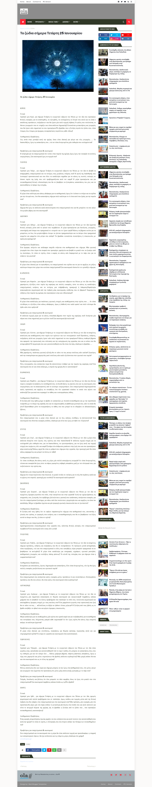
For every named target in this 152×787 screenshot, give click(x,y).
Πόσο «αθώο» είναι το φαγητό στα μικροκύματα (119, 610)
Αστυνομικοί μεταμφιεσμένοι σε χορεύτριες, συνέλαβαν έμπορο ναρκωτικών (120, 358)
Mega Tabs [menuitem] (53, 22)
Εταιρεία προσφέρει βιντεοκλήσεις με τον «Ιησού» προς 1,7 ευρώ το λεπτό (119, 409)
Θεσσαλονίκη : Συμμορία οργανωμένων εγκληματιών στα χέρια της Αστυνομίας (120, 263)
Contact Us (37, 2)
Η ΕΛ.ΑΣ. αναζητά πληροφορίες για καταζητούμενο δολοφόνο (120, 232)
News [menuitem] (29, 22)
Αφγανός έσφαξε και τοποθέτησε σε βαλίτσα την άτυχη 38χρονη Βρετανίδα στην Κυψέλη (120, 223)
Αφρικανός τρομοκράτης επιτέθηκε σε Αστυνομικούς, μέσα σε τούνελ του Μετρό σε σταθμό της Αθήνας (119, 243)
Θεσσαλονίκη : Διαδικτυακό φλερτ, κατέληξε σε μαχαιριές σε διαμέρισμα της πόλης (120, 72)
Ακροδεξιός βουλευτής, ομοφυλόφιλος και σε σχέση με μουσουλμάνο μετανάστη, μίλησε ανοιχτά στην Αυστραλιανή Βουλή (119, 370)
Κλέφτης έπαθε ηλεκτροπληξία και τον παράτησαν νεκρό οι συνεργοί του (119, 214)
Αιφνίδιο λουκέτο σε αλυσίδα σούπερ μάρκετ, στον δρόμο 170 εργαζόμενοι (120, 435)
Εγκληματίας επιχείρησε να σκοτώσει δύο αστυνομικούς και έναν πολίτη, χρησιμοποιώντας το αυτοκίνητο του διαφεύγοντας (120, 253)
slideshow (103, 625)
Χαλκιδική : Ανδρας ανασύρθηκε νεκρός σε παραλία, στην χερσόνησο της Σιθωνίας (120, 110)
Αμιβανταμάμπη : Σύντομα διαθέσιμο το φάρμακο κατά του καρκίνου (120, 553)
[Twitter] (44, 750)
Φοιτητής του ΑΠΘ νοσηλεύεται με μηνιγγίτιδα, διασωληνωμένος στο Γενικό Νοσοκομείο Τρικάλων (120, 583)
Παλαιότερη (91, 766)
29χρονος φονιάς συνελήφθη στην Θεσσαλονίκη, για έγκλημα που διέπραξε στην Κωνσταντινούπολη (120, 62)
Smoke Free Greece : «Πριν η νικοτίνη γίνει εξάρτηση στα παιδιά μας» (120, 544)
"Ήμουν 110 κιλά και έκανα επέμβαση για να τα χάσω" (118, 571)
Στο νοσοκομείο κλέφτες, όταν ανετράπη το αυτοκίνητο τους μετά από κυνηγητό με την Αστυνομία (119, 101)
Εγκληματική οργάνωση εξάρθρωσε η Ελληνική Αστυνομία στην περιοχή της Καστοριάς (119, 273)
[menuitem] (23, 22)
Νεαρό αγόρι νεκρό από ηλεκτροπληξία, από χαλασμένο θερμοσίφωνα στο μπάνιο (120, 464)
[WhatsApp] (54, 750)
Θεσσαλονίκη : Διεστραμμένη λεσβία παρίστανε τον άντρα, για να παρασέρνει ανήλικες (120, 318)
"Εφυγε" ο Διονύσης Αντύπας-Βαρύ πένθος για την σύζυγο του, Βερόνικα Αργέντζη (119, 511)
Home (22, 2)
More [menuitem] (75, 22)
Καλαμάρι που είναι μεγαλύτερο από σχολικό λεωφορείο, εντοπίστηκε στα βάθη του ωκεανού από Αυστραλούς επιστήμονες (120, 329)
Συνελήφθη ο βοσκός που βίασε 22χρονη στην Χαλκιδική (120, 51)
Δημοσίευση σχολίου (26, 761)
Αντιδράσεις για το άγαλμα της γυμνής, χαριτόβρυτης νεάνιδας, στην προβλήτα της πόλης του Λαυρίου (120, 299)
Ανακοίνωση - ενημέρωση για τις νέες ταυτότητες (119, 147)
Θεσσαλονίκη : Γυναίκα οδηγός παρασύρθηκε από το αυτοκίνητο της (120, 380)
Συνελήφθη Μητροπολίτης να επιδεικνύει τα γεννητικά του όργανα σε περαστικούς (119, 340)
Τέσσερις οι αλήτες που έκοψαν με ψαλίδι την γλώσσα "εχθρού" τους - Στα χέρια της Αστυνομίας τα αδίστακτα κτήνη (120, 426)
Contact (118, 784)
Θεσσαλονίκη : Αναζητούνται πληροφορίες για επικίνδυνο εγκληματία (119, 81)
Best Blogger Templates (38, 784)
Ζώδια (33, 28)
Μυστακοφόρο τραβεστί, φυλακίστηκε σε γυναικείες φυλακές (118, 308)
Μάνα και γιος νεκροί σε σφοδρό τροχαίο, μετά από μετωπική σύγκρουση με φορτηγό (120, 129)
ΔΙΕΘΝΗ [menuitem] (66, 22)
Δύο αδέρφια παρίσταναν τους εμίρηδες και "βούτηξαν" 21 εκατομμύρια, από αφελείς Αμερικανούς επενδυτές (119, 400)
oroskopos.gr (26, 739)
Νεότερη (23, 766)
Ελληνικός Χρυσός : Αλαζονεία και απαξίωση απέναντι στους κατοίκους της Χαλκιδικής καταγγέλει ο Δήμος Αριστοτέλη (120, 159)
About (28, 2)
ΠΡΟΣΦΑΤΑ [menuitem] (39, 22)
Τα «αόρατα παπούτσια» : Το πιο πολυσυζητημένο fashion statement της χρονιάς (120, 390)
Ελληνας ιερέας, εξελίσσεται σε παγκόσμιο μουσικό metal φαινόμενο (119, 349)
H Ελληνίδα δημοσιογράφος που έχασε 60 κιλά (120, 600)
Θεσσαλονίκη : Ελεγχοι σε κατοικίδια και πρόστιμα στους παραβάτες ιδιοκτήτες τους (120, 139)
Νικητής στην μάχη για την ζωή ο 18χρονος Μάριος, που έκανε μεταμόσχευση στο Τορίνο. (120, 592)
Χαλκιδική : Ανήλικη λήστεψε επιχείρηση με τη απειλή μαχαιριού (119, 282)
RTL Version (47, 2)
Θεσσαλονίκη (113, 625)
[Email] (59, 750)
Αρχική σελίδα (24, 28)
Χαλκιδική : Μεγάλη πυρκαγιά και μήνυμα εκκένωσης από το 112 (120, 90)
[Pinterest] (49, 750)
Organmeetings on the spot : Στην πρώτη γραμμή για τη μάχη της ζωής (120, 563)
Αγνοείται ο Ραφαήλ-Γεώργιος (119, 118)
